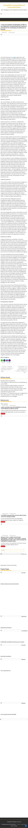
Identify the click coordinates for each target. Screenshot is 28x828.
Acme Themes (14, 826)
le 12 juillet (13, 57)
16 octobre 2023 (5, 513)
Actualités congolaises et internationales (14, 6)
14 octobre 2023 (5, 535)
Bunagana (9, 362)
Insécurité (3, 362)
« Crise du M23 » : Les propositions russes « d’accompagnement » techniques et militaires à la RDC (21, 369)
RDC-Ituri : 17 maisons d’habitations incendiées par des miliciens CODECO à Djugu (7, 369)
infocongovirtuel (12, 32)
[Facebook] (9, 360)
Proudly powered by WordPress (8, 824)
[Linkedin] (4, 360)
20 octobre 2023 (5, 405)
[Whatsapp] (2, 360)
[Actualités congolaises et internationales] (2, 19)
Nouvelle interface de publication (8, 380)
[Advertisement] (14, 600)
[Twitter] (7, 360)
